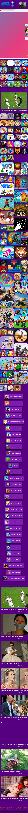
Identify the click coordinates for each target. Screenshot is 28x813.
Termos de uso (23, 809)
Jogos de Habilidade (16, 396)
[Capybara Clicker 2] (3, 133)
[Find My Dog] (10, 65)
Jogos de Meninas (16, 428)
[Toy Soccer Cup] (17, 86)
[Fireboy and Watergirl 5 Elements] (24, 126)
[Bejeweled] (10, 153)
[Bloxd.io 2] (17, 133)
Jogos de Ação (16, 434)
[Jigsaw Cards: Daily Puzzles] (24, 133)
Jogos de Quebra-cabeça (16, 421)
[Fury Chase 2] (3, 126)
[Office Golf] (10, 86)
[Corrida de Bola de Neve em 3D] (17, 146)
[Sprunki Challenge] (3, 160)
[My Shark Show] (24, 65)
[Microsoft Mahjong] (17, 126)
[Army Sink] (17, 65)
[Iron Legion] (17, 79)
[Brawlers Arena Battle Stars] (24, 146)
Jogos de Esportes (16, 415)
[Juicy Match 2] (10, 146)
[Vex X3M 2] (24, 139)
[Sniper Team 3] (3, 146)
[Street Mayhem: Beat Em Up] (17, 139)
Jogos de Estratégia (16, 403)
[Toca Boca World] (24, 119)
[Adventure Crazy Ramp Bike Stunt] (3, 139)
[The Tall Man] (24, 153)
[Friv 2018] (12, 3)
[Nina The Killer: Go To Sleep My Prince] (10, 72)
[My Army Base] (3, 72)
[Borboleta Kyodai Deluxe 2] (10, 119)
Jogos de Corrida (16, 409)
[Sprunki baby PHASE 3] (17, 153)
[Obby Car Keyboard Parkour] (24, 79)
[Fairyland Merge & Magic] (3, 153)
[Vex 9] (10, 139)
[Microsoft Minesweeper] (3, 119)
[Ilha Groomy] (24, 72)
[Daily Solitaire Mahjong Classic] (10, 133)
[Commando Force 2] (10, 160)
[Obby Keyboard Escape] (24, 86)
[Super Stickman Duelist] (10, 79)
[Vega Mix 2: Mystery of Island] (3, 65)
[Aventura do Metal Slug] (10, 126)
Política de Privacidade (11, 809)
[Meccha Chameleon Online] (3, 86)
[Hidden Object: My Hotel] (3, 79)
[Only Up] (22, 7)
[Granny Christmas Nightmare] (17, 119)
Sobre (2, 809)
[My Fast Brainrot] (17, 72)
